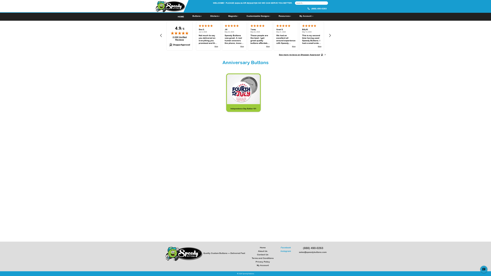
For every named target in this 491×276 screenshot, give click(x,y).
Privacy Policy (263, 262)
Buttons (196, 16)
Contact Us (262, 254)
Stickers (214, 16)
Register (252, 3)
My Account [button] (305, 16)
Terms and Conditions (263, 258)
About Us (262, 251)
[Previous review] (161, 36)
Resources (284, 16)
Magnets (232, 16)
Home (263, 247)
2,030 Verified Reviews (181, 38)
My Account (263, 265)
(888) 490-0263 (312, 248)
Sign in (239, 3)
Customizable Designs (258, 16)
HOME (181, 16)
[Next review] (330, 36)
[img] (180, 33)
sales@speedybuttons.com (312, 252)
